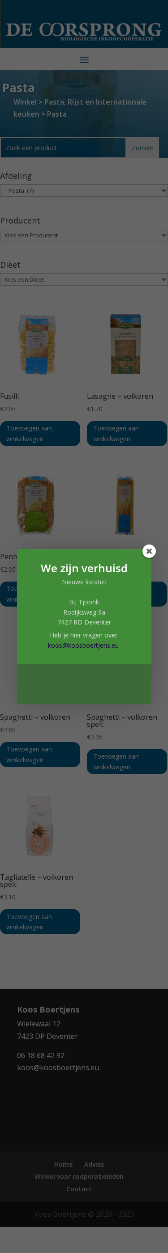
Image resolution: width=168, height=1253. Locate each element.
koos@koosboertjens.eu (83, 645)
